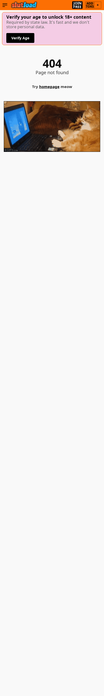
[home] (24, 5)
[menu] (5, 5)
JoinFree (77, 5)
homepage (49, 86)
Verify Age (20, 38)
